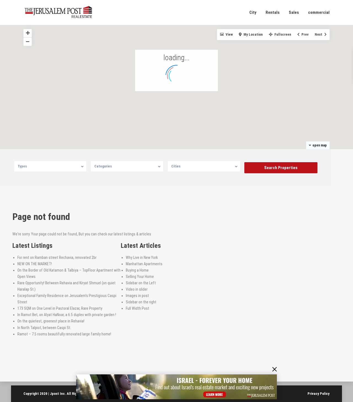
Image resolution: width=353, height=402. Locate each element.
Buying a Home (137, 270)
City (252, 12)
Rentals (273, 12)
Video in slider (137, 289)
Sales (294, 12)
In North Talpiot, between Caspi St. (44, 327)
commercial (319, 12)
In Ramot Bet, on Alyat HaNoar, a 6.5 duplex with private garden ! (66, 314)
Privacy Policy (318, 394)
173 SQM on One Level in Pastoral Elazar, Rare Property (59, 308)
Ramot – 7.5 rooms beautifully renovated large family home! (64, 334)
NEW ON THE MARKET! (34, 264)
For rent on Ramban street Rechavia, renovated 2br (57, 257)
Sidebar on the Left (141, 283)
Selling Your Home (140, 276)
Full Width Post (137, 308)
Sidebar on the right (141, 302)
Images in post (137, 295)
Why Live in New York (142, 257)
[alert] (176, 386)
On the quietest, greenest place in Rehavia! (50, 321)
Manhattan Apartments (144, 264)
